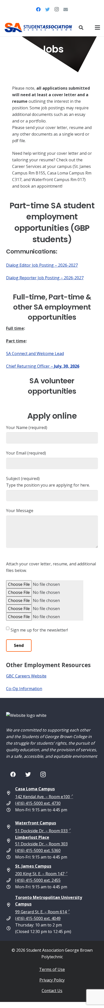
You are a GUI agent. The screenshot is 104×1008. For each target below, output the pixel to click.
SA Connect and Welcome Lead (35, 353)
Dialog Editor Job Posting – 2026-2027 (42, 265)
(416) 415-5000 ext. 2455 (38, 880)
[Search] (81, 27)
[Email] (65, 9)
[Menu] (97, 27)
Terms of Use (52, 969)
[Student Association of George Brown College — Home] (38, 27)
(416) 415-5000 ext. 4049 (38, 918)
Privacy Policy (52, 980)
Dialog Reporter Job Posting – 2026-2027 (45, 278)
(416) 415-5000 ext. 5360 (38, 850)
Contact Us (52, 990)
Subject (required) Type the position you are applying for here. (48, 482)
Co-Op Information (24, 688)
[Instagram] (56, 9)
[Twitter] (47, 9)
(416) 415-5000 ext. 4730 (38, 803)
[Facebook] (38, 9)
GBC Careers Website (26, 676)
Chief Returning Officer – (42, 366)
